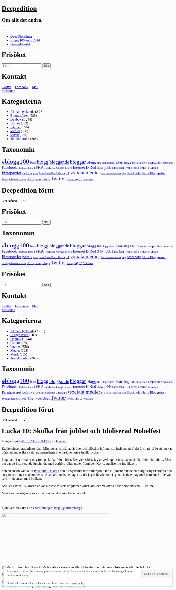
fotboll (31, 168)
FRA (40, 167)
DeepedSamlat (20, 44)
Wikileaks (88, 179)
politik (27, 173)
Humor (15, 123)
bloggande (59, 162)
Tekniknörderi (19, 139)
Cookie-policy (77, 583)
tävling (70, 179)
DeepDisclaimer (21, 36)
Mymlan (153, 167)
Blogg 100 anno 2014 (25, 40)
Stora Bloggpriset (153, 173)
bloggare (94, 162)
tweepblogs (42, 179)
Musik (14, 135)
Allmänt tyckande (22, 111)
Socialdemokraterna (111, 173)
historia (68, 167)
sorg (124, 173)
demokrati (168, 162)
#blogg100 (15, 161)
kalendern (118, 167)
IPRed (91, 167)
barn (33, 162)
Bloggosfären (19, 115)
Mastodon (8, 91)
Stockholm (134, 173)
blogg (43, 162)
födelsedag (50, 168)
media (135, 167)
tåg (76, 179)
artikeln (33, 567)
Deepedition (19, 8)
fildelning (22, 168)
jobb (107, 167)
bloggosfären (108, 162)
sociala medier (85, 172)
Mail (35, 87)
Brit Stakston (139, 162)
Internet (15, 127)
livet (127, 167)
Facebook (21, 87)
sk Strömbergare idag (45, 508)
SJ (67, 173)
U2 (80, 179)
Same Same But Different (52, 173)
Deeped (61, 441)
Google (60, 167)
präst (35, 173)
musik (143, 167)
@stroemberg (71, 508)
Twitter (6, 87)
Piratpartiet (11, 172)
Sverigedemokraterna (14, 179)
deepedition (155, 162)
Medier (15, 131)
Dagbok (15, 119)
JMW (100, 167)
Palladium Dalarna (46, 471)
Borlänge (123, 162)
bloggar (78, 162)
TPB (30, 179)
